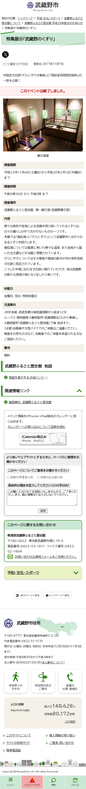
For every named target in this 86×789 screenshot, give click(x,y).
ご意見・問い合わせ (61, 742)
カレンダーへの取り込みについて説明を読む (36, 426)
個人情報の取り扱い (62, 735)
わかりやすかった (21, 477)
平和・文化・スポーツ (48, 18)
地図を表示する (26, 377)
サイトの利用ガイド (18, 742)
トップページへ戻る (59, 595)
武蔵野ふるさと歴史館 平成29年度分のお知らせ (54, 23)
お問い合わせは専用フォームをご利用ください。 (46, 556)
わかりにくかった (51, 477)
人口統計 (70, 721)
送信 (43, 510)
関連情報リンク (17, 391)
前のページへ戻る (30, 595)
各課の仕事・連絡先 (70, 687)
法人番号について (52, 662)
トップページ (25, 18)
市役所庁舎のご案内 (43, 687)
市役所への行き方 (16, 687)
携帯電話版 (13, 750)
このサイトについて (18, 735)
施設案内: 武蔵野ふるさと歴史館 (30, 402)
